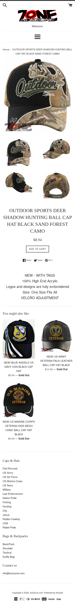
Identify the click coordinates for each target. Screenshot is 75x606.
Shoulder (8, 548)
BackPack (8, 544)
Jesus (6, 515)
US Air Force (10, 477)
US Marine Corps (12, 481)
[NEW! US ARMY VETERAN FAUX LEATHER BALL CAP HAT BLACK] (56, 336)
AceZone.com (36, 592)
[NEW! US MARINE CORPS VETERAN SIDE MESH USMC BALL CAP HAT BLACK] (19, 400)
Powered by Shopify (53, 592)
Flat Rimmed (10, 468)
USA (5, 523)
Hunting (7, 506)
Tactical (7, 552)
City (5, 510)
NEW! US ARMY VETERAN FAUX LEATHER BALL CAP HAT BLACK (56, 361)
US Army (8, 472)
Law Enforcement (13, 493)
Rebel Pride (9, 527)
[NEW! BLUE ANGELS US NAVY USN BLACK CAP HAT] (19, 339)
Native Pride (10, 498)
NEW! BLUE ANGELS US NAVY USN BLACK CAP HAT (19, 367)
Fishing (7, 502)
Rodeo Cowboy (11, 519)
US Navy (8, 485)
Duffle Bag (8, 556)
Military (7, 489)
